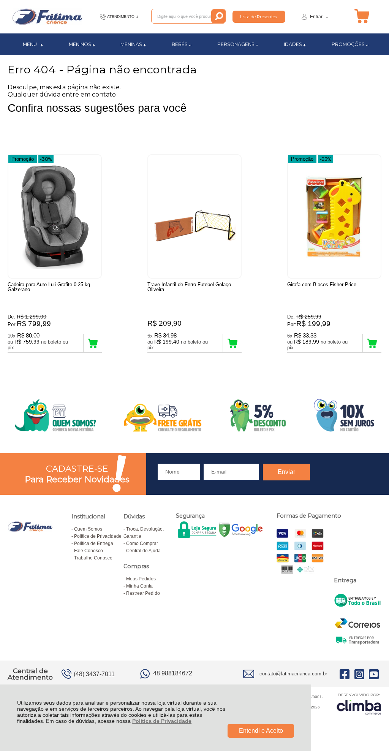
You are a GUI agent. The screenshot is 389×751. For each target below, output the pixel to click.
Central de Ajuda (143, 550)
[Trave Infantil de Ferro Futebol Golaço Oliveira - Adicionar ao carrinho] (232, 343)
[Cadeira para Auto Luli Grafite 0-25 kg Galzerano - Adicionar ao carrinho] (93, 343)
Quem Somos (88, 529)
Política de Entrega (93, 543)
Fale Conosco (88, 550)
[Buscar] (218, 16)
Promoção (22, 159)
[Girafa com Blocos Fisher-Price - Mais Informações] (334, 216)
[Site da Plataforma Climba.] (359, 703)
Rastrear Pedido (143, 593)
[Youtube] (374, 673)
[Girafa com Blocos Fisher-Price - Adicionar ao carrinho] (372, 343)
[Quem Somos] (194, 415)
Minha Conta (139, 586)
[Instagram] (359, 673)
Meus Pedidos (141, 578)
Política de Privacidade (161, 721)
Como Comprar (142, 543)
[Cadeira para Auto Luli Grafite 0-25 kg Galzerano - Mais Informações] (54, 216)
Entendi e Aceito (261, 730)
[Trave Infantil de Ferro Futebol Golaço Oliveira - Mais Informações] (194, 216)
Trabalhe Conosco (93, 558)
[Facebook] (344, 673)
